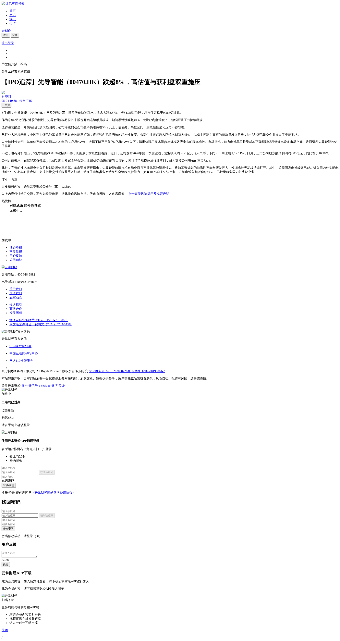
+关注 (6, 105)
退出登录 (8, 43)
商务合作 (15, 308)
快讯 (12, 19)
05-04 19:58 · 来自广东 (17, 100)
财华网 (6, 96)
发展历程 (15, 312)
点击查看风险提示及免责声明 (148, 193)
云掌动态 (15, 297)
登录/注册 (8, 485)
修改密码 (8, 528)
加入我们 (15, 293)
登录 (14, 35)
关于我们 (15, 289)
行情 (12, 23)
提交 (5, 564)
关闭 (5, 630)
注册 (5, 35)
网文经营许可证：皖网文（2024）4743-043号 (40, 324)
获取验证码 (46, 472)
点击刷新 (8, 410)
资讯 (12, 15)
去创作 (6, 30)
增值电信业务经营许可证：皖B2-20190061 (38, 320)
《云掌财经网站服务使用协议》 (53, 492)
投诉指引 (15, 304)
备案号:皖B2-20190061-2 (148, 371)
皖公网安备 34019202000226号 (110, 371)
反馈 (61, 385)
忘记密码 (8, 480)
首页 (12, 11)
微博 (54, 385)
